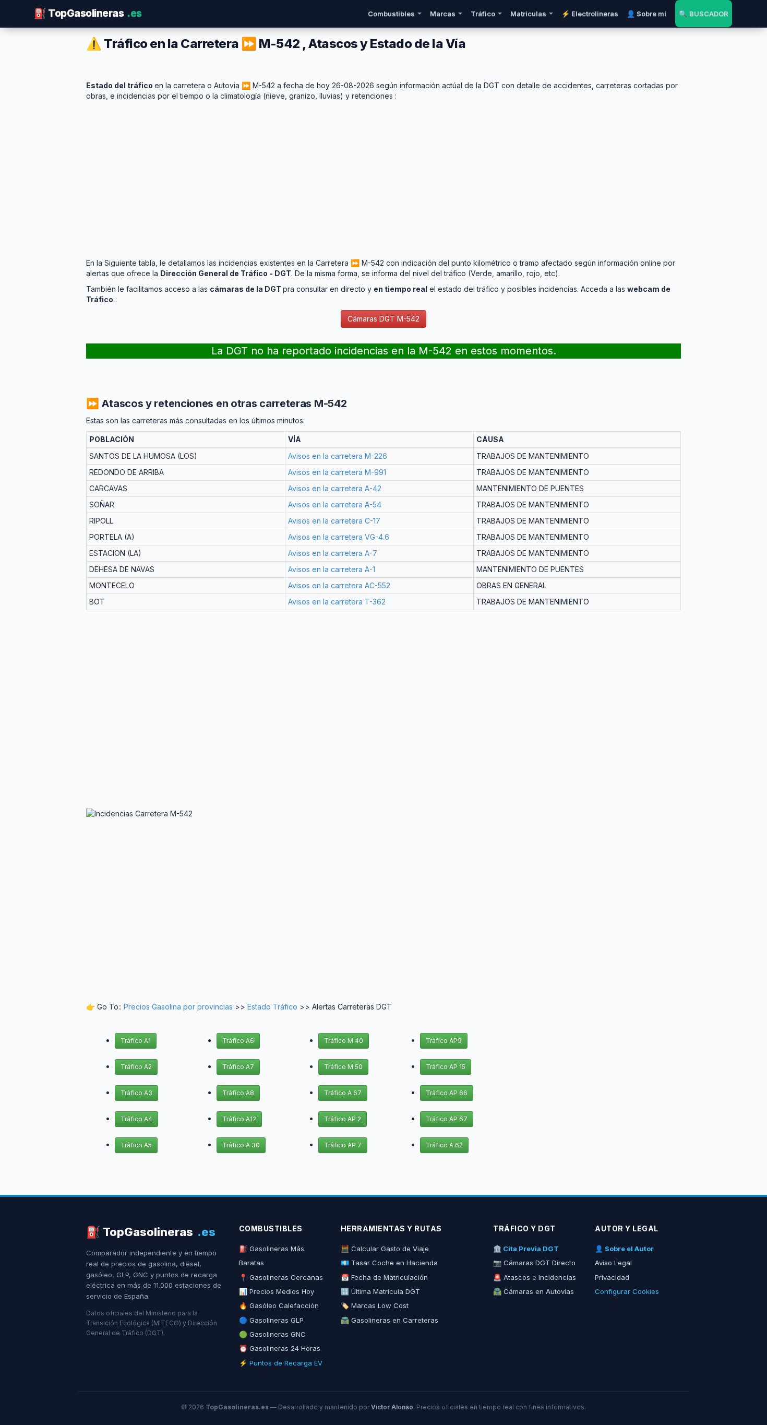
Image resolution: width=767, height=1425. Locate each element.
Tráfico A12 (239, 1119)
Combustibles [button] (391, 13)
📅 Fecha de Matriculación (384, 1277)
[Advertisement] (383, 174)
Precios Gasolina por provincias (178, 1006)
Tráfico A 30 (241, 1145)
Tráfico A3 (136, 1093)
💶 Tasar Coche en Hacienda (389, 1262)
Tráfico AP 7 (343, 1145)
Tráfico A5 (136, 1145)
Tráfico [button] (483, 13)
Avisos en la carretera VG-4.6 (338, 536)
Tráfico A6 (238, 1040)
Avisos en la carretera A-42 (334, 488)
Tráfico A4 (136, 1119)
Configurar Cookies (627, 1291)
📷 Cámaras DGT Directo (534, 1262)
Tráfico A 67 (343, 1093)
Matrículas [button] (528, 13)
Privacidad (612, 1277)
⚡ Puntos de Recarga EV (280, 1363)
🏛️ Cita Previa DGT (526, 1248)
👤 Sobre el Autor (624, 1248)
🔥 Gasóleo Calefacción (279, 1305)
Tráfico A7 (238, 1067)
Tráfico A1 (136, 1040)
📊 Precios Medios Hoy (276, 1291)
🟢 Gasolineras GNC (272, 1334)
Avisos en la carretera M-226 (337, 456)
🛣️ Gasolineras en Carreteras (389, 1320)
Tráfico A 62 (444, 1145)
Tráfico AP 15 (445, 1067)
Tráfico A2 (136, 1067)
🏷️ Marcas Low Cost (375, 1305)
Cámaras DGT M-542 (383, 318)
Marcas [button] (443, 13)
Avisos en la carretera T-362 (337, 601)
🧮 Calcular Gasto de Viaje (385, 1248)
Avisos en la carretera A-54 (334, 504)
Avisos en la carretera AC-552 (339, 585)
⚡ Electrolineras (589, 13)
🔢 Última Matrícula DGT (380, 1291)
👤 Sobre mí (646, 13)
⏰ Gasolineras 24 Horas (279, 1348)
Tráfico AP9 (444, 1040)
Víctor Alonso (392, 1407)
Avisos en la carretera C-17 (334, 520)
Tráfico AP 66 (447, 1093)
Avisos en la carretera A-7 (332, 553)
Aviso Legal (613, 1262)
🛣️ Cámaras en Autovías (533, 1291)
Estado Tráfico (272, 1006)
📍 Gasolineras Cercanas (281, 1277)
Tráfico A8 (238, 1093)
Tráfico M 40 (343, 1040)
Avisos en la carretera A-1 (331, 569)
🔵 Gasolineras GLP (271, 1320)
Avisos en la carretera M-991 (337, 472)
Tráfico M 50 (343, 1067)
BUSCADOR (703, 13)
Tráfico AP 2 (342, 1119)
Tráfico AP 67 (447, 1119)
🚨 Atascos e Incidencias (534, 1277)
